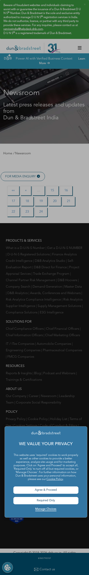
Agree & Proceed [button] (46, 490)
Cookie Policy (54, 479)
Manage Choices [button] (45, 509)
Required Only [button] (46, 500)
